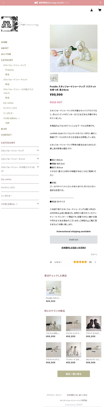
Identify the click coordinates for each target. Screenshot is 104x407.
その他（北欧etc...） (11, 118)
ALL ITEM (6, 54)
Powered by (70, 405)
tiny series (8, 103)
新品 (7, 74)
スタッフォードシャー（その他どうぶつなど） (18, 169)
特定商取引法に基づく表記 (77, 395)
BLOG (4, 129)
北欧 (7, 123)
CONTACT (6, 135)
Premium (9, 70)
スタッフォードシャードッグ (14, 65)
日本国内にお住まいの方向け (73, 248)
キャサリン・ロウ (10, 108)
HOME (4, 42)
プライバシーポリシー (55, 395)
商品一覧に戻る (74, 374)
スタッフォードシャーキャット (15, 79)
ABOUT (5, 48)
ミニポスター (8, 113)
